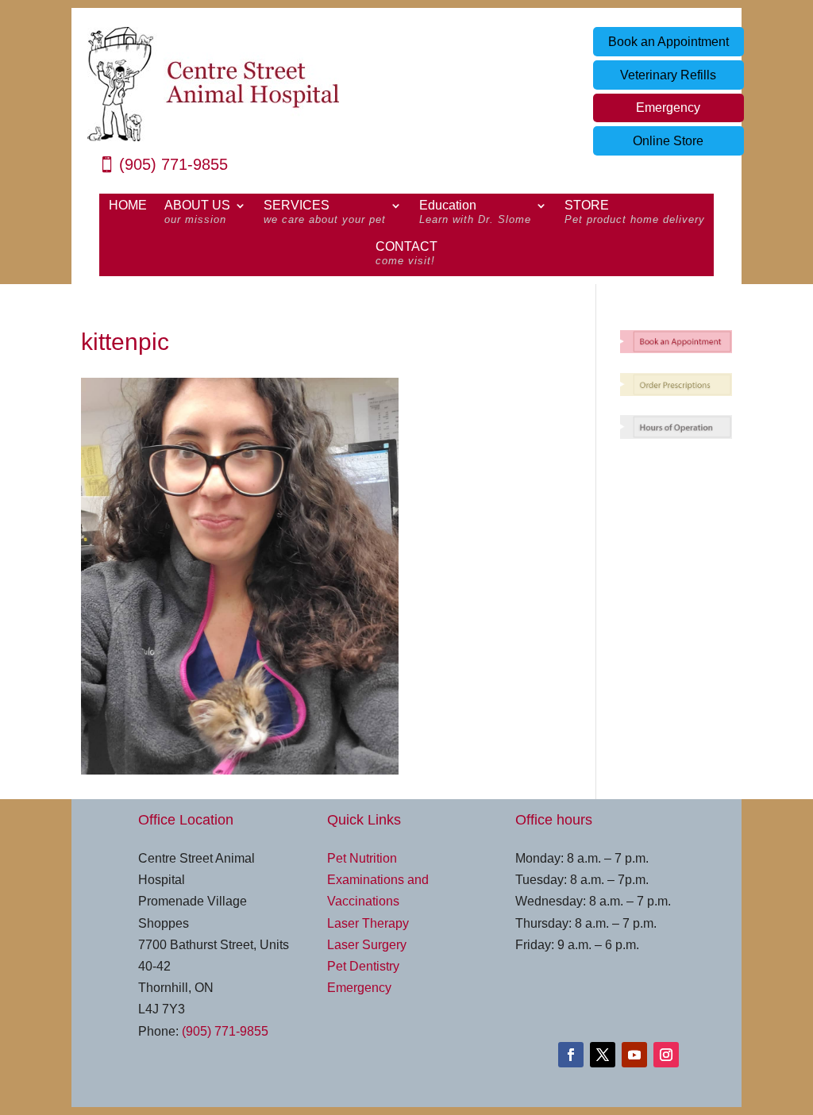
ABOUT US (197, 212)
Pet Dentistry (363, 966)
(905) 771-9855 (173, 164)
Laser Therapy (368, 923)
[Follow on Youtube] (634, 1054)
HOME (128, 206)
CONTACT (406, 254)
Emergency (668, 107)
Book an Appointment (668, 41)
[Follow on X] (602, 1054)
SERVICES (325, 212)
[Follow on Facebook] (571, 1054)
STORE (634, 212)
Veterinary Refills (668, 75)
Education (475, 212)
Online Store (668, 141)
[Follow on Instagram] (666, 1054)
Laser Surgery (366, 945)
